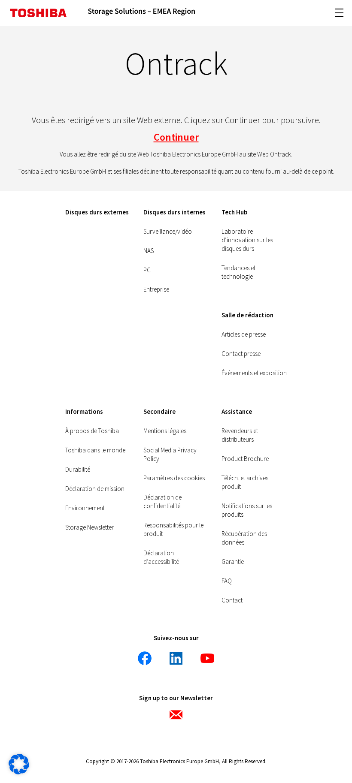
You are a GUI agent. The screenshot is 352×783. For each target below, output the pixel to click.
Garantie (233, 561)
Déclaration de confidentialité (162, 501)
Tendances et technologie (238, 272)
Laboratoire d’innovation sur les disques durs (247, 240)
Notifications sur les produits (247, 510)
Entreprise (156, 289)
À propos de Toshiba (92, 431)
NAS (148, 251)
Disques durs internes (174, 212)
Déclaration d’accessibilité (161, 557)
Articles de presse (244, 334)
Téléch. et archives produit (245, 482)
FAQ (227, 581)
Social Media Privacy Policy (170, 454)
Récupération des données (244, 538)
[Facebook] (144, 658)
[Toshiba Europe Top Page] (38, 13)
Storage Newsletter (89, 527)
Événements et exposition (254, 373)
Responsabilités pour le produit (173, 529)
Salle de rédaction (247, 315)
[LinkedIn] (176, 658)
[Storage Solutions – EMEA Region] (141, 12)
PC (147, 270)
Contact (232, 600)
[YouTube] (207, 658)
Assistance (237, 411)
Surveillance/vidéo (167, 231)
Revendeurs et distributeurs (240, 435)
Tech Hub (234, 212)
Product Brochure (245, 459)
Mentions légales (164, 431)
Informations (84, 411)
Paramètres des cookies (174, 478)
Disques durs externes (97, 212)
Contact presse (241, 353)
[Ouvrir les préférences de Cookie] (19, 772)
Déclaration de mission (94, 489)
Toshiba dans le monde (95, 450)
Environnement (85, 508)
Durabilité (77, 469)
